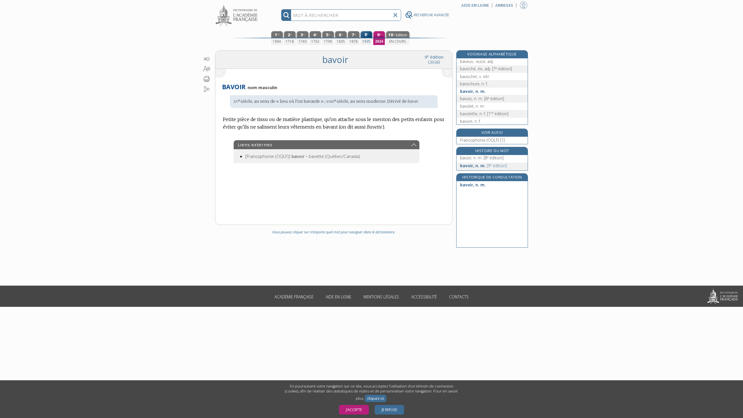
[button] (207, 59)
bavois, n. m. (482, 98)
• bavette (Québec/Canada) (302, 156)
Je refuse (389, 409)
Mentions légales (381, 297)
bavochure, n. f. (474, 84)
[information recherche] (286, 15)
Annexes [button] (504, 5)
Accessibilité (424, 297)
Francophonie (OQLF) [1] (482, 140)
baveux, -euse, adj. (477, 61)
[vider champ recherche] (395, 15)
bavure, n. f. (470, 121)
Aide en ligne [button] (475, 5)
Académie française (294, 297)
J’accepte (354, 409)
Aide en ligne (338, 297)
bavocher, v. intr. (475, 76)
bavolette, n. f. (484, 113)
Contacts (459, 297)
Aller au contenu (237, 5)
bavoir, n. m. (473, 91)
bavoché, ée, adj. (486, 68)
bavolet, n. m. (472, 106)
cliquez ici (375, 398)
